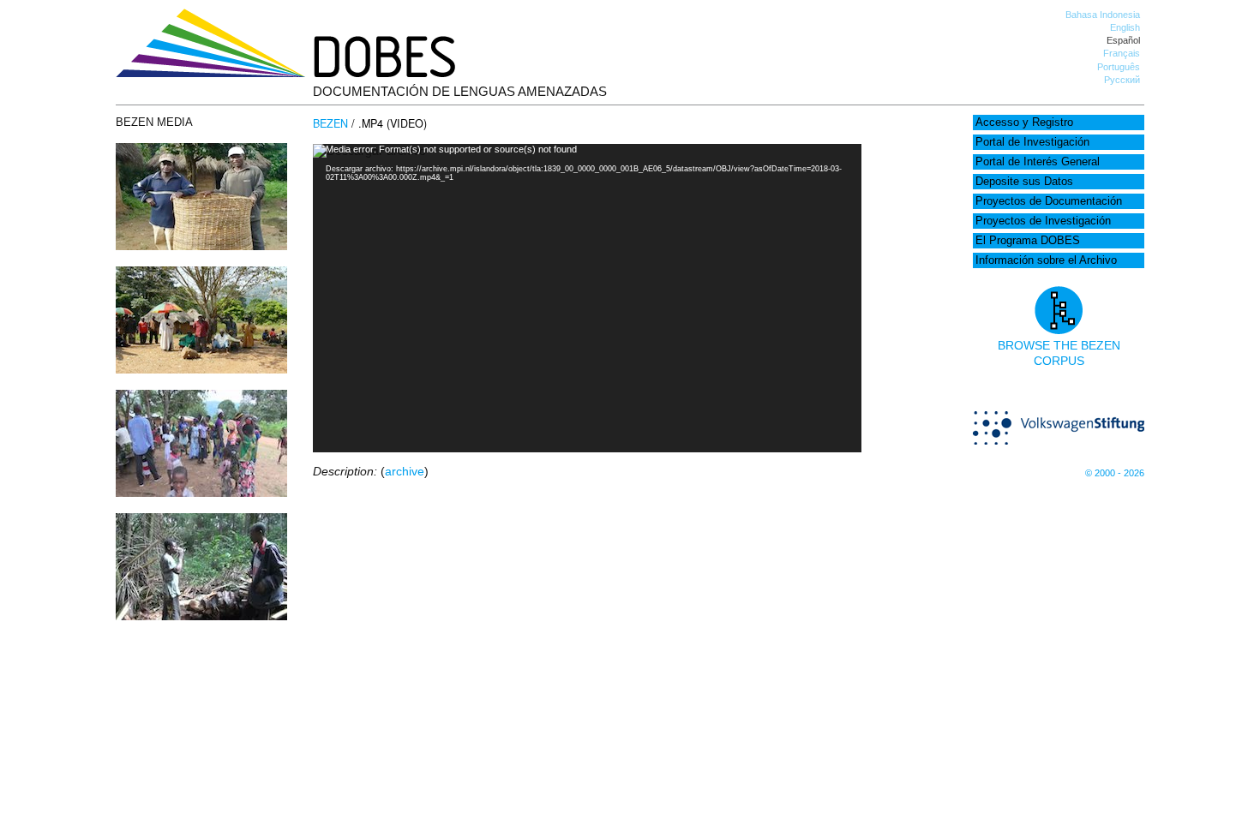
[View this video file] (201, 246)
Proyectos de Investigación (1043, 221)
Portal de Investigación (1032, 142)
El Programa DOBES (1027, 241)
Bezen (330, 123)
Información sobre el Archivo (1046, 260)
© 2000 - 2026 (1114, 473)
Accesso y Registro (1024, 123)
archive (404, 471)
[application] (587, 298)
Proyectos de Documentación (1048, 201)
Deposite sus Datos (1024, 182)
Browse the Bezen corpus (1059, 353)
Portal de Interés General (1037, 162)
